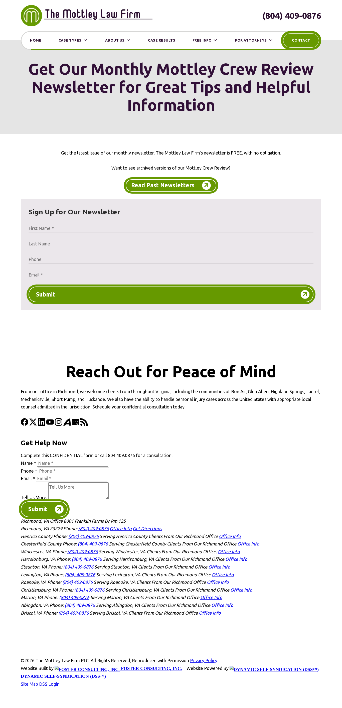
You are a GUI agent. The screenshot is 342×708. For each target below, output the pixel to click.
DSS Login (49, 683)
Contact (301, 40)
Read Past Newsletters (163, 185)
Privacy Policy (203, 660)
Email (28, 478)
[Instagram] (59, 424)
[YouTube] (50, 424)
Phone (29, 470)
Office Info (121, 528)
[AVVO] (67, 424)
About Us (115, 40)
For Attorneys (251, 40)
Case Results (161, 40)
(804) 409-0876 (291, 15)
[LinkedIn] (42, 424)
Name (28, 463)
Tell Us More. (34, 497)
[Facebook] (25, 424)
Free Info (202, 40)
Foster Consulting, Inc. (151, 668)
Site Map (29, 683)
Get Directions (147, 528)
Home (35, 40)
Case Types (70, 40)
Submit (45, 294)
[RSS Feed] (84, 424)
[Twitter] (33, 424)
